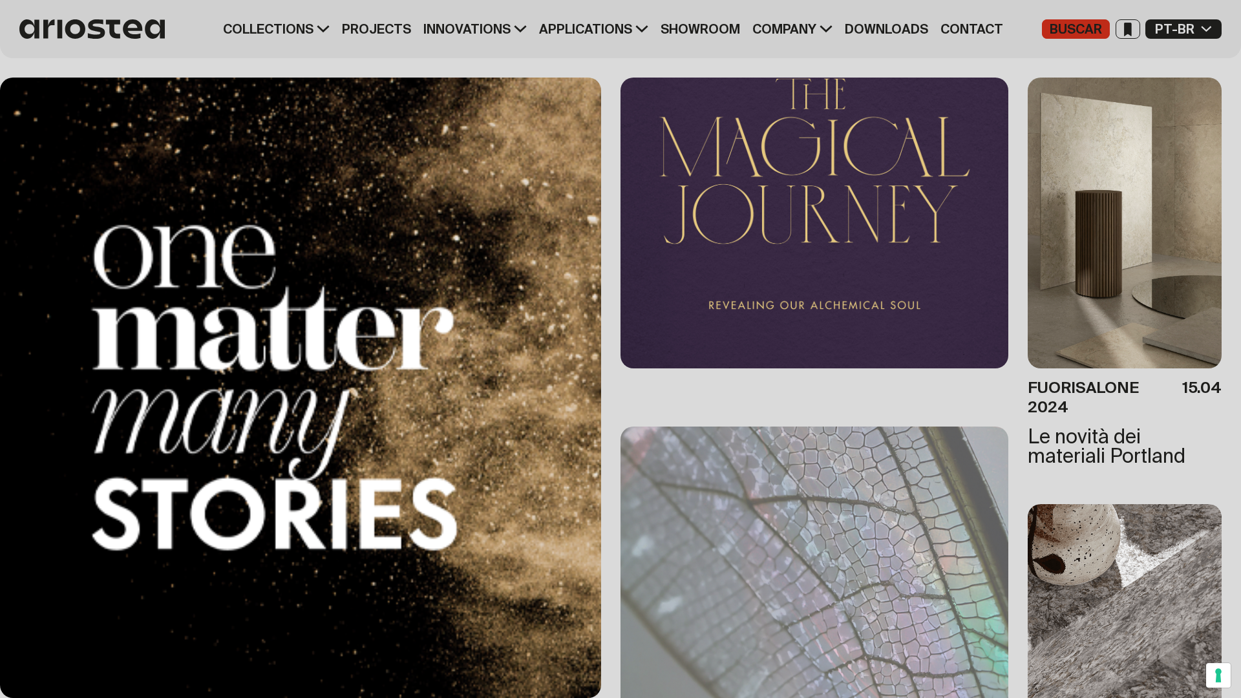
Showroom (700, 29)
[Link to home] (97, 29)
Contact (971, 29)
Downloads (886, 29)
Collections (268, 29)
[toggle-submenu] (321, 29)
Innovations (467, 29)
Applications (585, 29)
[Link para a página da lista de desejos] (1128, 29)
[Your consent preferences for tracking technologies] (1218, 675)
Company (784, 29)
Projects (376, 29)
